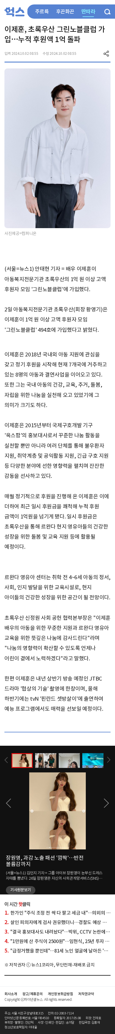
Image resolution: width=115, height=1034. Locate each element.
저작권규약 (86, 994)
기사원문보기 (20, 889)
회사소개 (10, 994)
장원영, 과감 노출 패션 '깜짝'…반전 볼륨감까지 (45, 861)
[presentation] (6, 760)
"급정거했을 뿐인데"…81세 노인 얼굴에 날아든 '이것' (58, 951)
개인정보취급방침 (60, 994)
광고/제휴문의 (32, 994)
